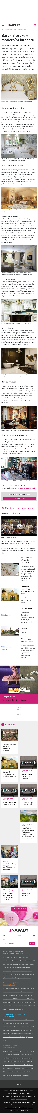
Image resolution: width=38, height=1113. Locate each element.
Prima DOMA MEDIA (21, 1091)
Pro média (22, 1093)
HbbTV (13, 1099)
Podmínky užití (23, 1108)
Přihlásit (32, 943)
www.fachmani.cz (8, 1016)
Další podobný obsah (19, 909)
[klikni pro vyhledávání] (35, 25)
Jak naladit (31, 1096)
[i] (19, 87)
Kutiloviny (5, 890)
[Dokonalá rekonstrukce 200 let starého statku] (10, 594)
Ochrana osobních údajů (11, 1108)
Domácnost (25, 770)
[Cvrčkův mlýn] (10, 615)
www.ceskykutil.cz (9, 985)
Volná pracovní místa (21, 1099)
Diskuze (24, 494)
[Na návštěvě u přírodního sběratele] (10, 569)
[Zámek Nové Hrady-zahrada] (10, 648)
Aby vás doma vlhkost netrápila (11, 988)
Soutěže (28, 1093)
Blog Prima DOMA (13, 1093)
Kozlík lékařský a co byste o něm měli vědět (21, 961)
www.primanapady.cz (10, 1047)
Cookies (18, 1110)
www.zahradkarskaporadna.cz (13, 953)
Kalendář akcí (25, 824)
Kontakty (31, 1091)
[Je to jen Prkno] (19, 681)
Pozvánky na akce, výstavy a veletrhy (9, 890)
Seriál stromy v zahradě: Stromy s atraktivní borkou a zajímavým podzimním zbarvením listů (18, 967)
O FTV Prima (13, 1096)
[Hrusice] (10, 631)
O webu (19, 935)
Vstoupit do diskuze (19, 498)
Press (19, 1096)
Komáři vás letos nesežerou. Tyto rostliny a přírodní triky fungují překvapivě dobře (18, 1068)
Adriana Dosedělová (27, 488)
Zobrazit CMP (25, 1110)
